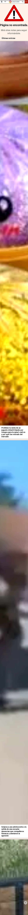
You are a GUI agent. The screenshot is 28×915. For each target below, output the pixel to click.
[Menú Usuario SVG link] (2, 2)
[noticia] (14, 233)
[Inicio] (14, 1)
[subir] (25, 903)
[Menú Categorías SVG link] (5, 2)
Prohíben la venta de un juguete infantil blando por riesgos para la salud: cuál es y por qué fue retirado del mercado (13, 432)
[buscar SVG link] (23, 2)
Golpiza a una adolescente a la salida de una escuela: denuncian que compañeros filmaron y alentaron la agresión (13, 831)
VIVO (26, 1)
